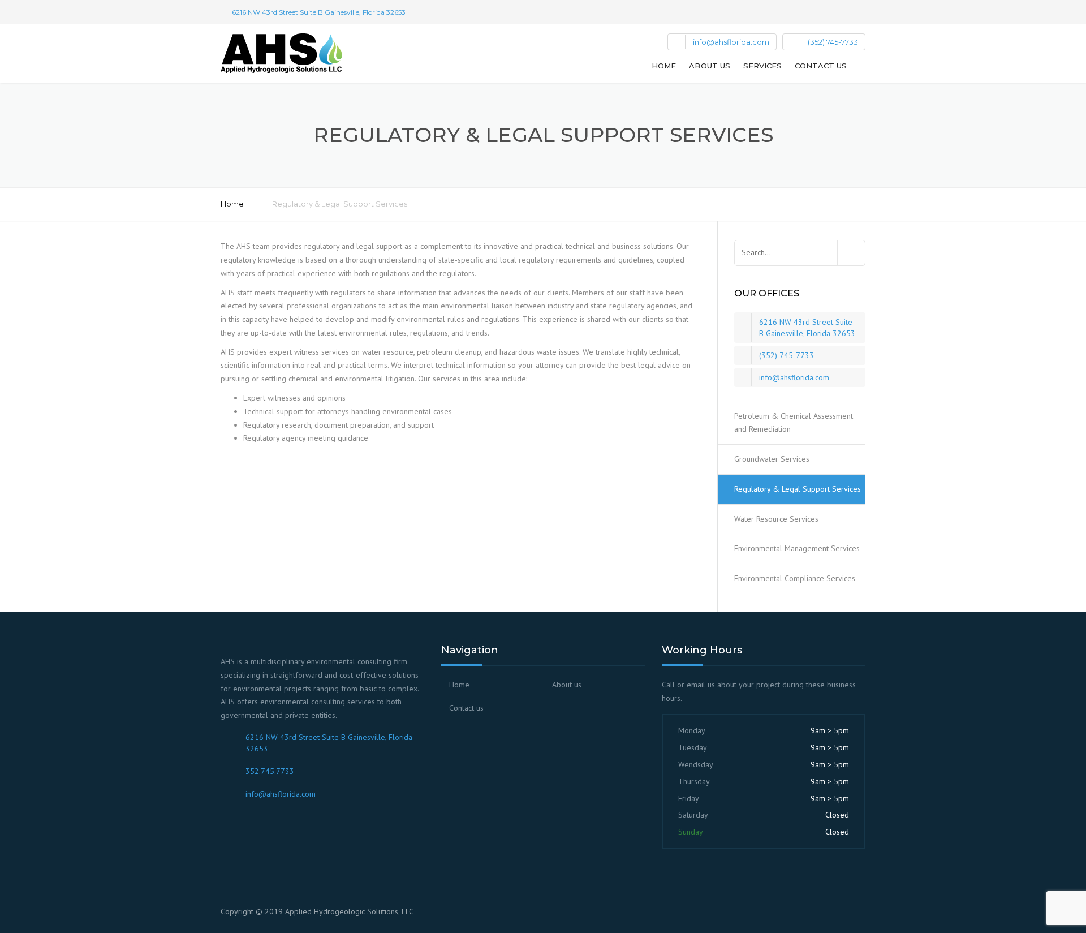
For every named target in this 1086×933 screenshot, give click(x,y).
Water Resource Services (776, 519)
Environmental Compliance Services (794, 578)
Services (762, 65)
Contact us (821, 65)
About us (709, 65)
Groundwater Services (771, 459)
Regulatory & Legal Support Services (797, 489)
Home (664, 65)
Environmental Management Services (797, 548)
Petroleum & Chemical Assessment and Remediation (793, 423)
